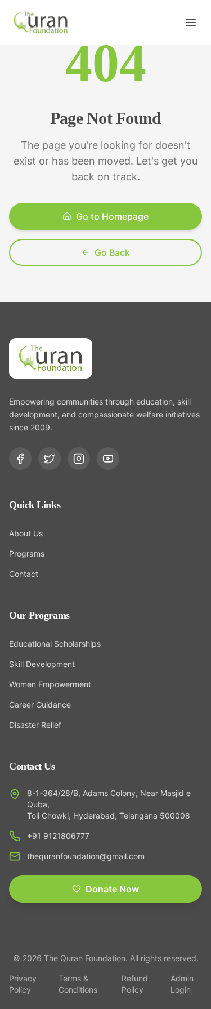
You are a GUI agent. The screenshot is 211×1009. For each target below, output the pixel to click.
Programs (26, 553)
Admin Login (182, 984)
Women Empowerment (50, 684)
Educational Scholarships (55, 643)
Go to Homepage (112, 216)
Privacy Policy (23, 984)
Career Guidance (40, 704)
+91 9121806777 (58, 836)
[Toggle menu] (190, 22)
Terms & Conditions (78, 984)
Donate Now (112, 889)
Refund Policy (135, 984)
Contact (23, 574)
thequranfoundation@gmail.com (86, 856)
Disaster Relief (35, 725)
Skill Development (42, 664)
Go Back (112, 252)
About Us (26, 533)
